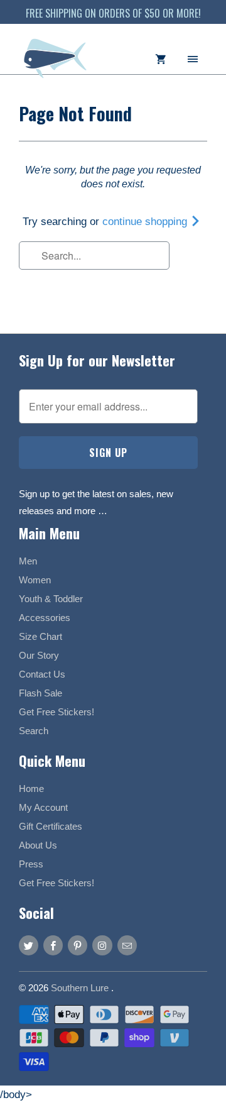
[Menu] (192, 58)
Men (28, 561)
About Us (38, 845)
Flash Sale (40, 693)
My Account (43, 807)
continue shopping (146, 222)
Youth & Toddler (51, 598)
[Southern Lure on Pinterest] (77, 945)
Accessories (44, 617)
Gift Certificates (50, 826)
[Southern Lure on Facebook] (53, 945)
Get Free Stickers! (56, 711)
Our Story (39, 655)
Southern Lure (81, 987)
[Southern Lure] (56, 64)
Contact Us (42, 674)
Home (31, 788)
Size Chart (40, 636)
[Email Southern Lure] (127, 945)
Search (33, 730)
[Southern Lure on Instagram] (102, 945)
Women (35, 579)
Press (31, 864)
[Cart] (160, 58)
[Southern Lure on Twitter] (28, 945)
